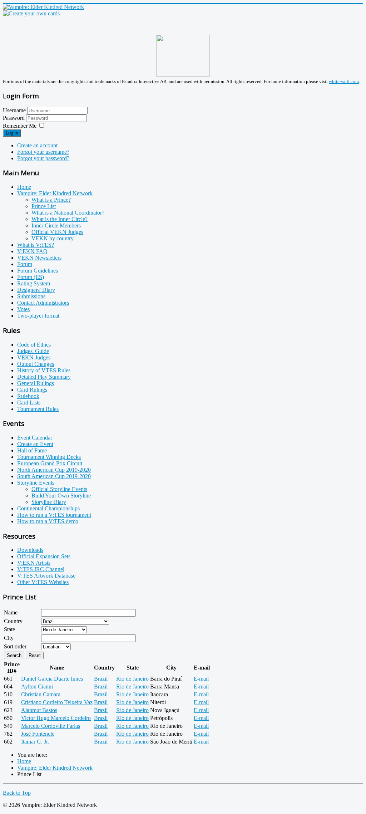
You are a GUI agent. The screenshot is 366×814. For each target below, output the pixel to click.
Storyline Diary (48, 502)
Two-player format (38, 316)
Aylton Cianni (37, 686)
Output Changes (35, 364)
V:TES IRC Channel (40, 569)
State (9, 629)
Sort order (15, 646)
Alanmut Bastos (39, 710)
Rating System (33, 283)
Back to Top (17, 793)
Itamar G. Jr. (35, 742)
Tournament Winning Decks (49, 457)
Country (13, 621)
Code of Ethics (34, 345)
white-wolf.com (344, 81)
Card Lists (28, 402)
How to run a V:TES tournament (54, 515)
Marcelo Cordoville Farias (50, 726)
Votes (23, 309)
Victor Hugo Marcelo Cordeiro (56, 718)
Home (24, 187)
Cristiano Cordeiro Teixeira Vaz (57, 702)
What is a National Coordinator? (67, 213)
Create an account (37, 145)
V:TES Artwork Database (46, 576)
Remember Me (19, 126)
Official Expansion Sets (43, 556)
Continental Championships (48, 508)
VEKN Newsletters (39, 258)
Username (14, 110)
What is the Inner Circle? (59, 219)
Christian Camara (40, 694)
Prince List (43, 206)
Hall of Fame (32, 450)
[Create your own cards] (31, 13)
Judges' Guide (33, 351)
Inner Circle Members (56, 225)
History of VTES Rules (43, 370)
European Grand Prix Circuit (49, 463)
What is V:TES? (35, 245)
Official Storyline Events (59, 489)
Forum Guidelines (37, 271)
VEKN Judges (33, 357)
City (9, 638)
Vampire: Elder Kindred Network (55, 193)
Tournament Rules (38, 409)
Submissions (31, 296)
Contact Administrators (43, 303)
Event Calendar (34, 438)
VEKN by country (52, 238)
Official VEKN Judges (57, 232)
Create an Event (35, 444)
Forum (24, 264)
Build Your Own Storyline (61, 495)
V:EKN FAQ (32, 251)
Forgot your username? (43, 152)
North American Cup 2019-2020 (54, 470)
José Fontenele (37, 734)
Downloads (30, 550)
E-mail (201, 679)
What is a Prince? (51, 200)
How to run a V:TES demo (47, 521)
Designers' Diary (36, 290)
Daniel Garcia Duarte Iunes (52, 679)
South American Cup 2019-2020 (54, 476)
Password (14, 118)
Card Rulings (32, 390)
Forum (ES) (30, 277)
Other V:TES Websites (43, 582)
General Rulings (35, 383)
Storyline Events (35, 483)
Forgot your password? (43, 158)
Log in (12, 133)
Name (11, 612)
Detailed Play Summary (44, 377)
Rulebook (28, 396)
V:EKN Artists (33, 563)
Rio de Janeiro (132, 679)
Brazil (101, 679)
